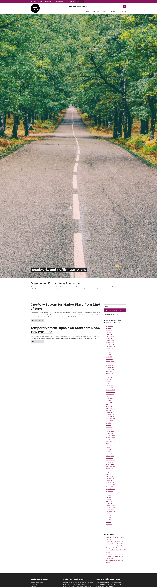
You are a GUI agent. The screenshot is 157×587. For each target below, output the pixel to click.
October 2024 (110, 369)
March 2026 (109, 334)
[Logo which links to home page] (25, 12)
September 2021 (110, 441)
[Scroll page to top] (153, 584)
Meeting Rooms (61, 1)
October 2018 (109, 509)
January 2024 (109, 388)
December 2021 (110, 435)
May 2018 (108, 520)
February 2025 (110, 361)
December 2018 (110, 505)
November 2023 (110, 392)
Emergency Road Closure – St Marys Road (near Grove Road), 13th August (116, 550)
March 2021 (109, 454)
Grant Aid (72, 1)
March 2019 (109, 501)
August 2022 (109, 421)
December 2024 (110, 365)
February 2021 (110, 456)
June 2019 (108, 495)
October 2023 (110, 394)
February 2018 (110, 526)
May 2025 (108, 355)
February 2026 (110, 336)
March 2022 (109, 429)
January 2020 (109, 480)
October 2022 (110, 416)
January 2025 (109, 363)
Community (112, 11)
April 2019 (108, 499)
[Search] (124, 6)
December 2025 (110, 340)
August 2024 (109, 373)
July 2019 (108, 493)
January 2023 (109, 412)
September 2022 (110, 418)
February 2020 (110, 478)
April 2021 (108, 451)
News (104, 11)
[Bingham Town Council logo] (79, 6)
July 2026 (108, 328)
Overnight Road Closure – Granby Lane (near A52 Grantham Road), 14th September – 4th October (115, 544)
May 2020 (108, 474)
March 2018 (109, 524)
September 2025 (110, 346)
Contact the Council (37, 1)
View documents (38, 320)
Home (87, 11)
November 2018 (110, 507)
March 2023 (109, 408)
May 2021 (108, 449)
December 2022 (110, 414)
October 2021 (109, 439)
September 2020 (110, 466)
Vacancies (49, 1)
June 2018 (108, 518)
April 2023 (109, 406)
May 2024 (108, 379)
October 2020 (110, 464)
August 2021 (109, 443)
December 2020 (110, 460)
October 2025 (110, 344)
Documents (122, 11)
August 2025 (109, 348)
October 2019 (109, 487)
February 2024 (110, 385)
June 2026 (109, 330)
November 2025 (110, 342)
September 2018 (110, 511)
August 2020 (109, 468)
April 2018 (108, 522)
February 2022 (110, 431)
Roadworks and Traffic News (113, 310)
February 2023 (110, 410)
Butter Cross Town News (112, 314)
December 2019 (110, 482)
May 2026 (108, 332)
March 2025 (109, 359)
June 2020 (109, 472)
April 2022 (109, 427)
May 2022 (108, 425)
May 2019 (108, 497)
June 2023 (109, 402)
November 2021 (110, 437)
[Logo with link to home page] (35, 8)
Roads (80, 1)
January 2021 (109, 458)
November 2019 (110, 485)
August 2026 (109, 326)
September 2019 (110, 489)
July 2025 (108, 350)
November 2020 (110, 462)
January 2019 (109, 503)
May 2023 (108, 404)
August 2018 (109, 513)
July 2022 (108, 423)
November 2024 (110, 367)
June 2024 (109, 377)
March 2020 (109, 476)
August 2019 (109, 491)
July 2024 (108, 375)
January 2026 (109, 338)
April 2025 (109, 357)
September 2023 (110, 396)
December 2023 (110, 390)
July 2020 (108, 470)
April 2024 (109, 381)
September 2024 (110, 371)
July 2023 (108, 400)
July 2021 (108, 445)
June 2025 (109, 352)
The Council (96, 11)
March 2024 (109, 383)
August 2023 (109, 398)
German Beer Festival (112, 554)
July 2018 (108, 515)
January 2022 (109, 433)
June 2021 (108, 447)
